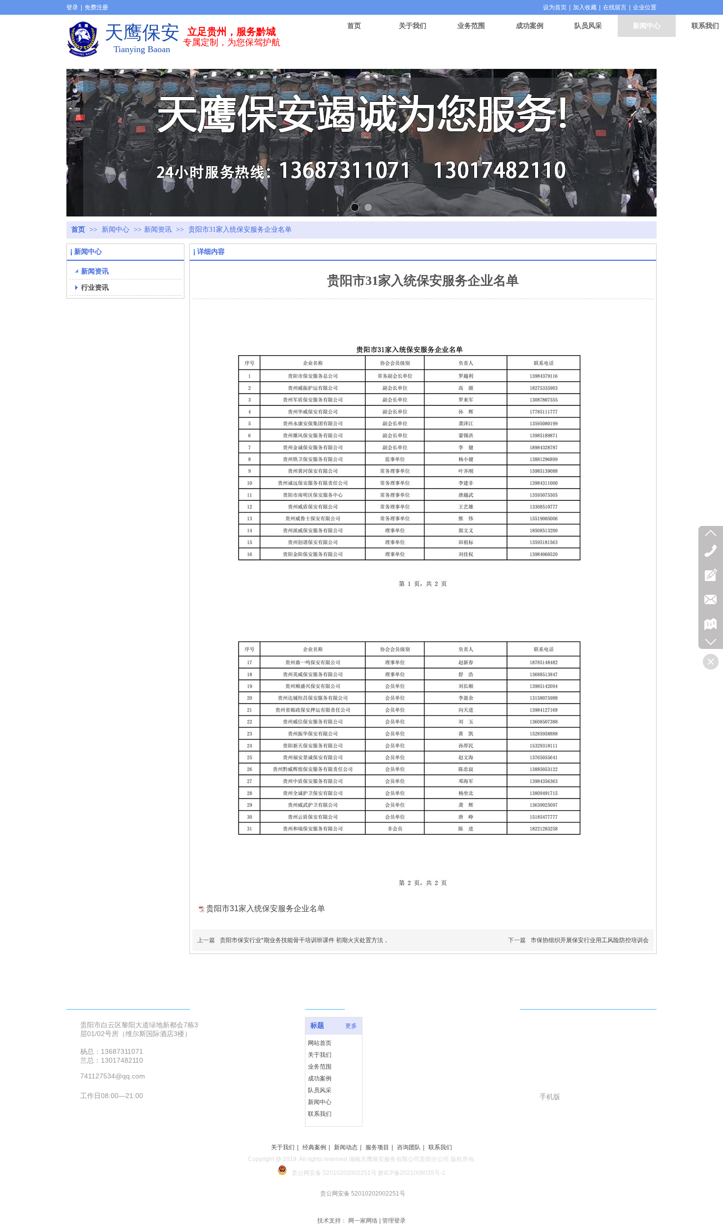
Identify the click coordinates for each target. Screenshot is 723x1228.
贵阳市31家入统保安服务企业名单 (265, 908)
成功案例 (319, 1078)
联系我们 (319, 1113)
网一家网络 (363, 1220)
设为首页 (555, 7)
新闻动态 (346, 1147)
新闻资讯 (158, 229)
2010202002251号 (351, 1172)
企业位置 (645, 7)
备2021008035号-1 (420, 1172)
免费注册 (96, 7)
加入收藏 (585, 7)
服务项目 (377, 1147)
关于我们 (319, 1054)
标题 (317, 1025)
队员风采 (319, 1090)
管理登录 (394, 1220)
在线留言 (615, 7)
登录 (72, 7)
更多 (351, 1026)
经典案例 (314, 1147)
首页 (78, 229)
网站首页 (319, 1043)
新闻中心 (116, 229)
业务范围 (319, 1066)
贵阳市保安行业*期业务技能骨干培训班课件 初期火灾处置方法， (304, 940)
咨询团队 (409, 1147)
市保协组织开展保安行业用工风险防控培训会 (590, 940)
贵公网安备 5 (309, 1172)
